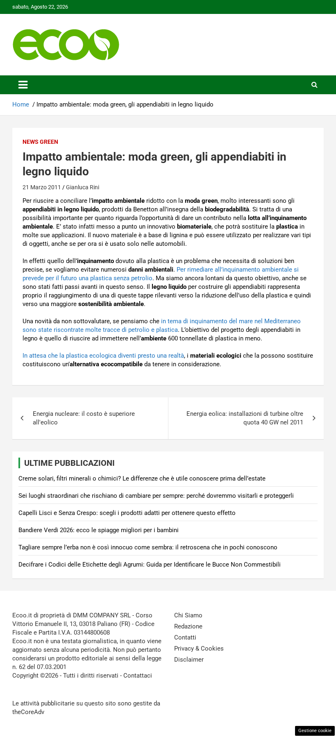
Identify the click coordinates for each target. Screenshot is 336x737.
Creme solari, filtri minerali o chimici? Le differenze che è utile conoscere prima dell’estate (142, 478)
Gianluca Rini (82, 187)
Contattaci (137, 675)
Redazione (188, 626)
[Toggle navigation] (23, 84)
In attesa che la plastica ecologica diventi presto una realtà (103, 355)
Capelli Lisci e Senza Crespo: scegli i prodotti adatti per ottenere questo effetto (127, 513)
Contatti (185, 637)
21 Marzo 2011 (42, 187)
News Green (40, 141)
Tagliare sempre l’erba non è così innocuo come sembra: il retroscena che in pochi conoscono (147, 547)
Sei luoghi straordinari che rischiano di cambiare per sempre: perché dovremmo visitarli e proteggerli (156, 495)
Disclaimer (189, 659)
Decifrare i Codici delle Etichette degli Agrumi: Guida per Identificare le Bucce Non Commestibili (149, 564)
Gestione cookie (314, 730)
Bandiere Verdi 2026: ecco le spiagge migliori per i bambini (98, 530)
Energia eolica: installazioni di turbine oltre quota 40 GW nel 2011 (244, 418)
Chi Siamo (188, 615)
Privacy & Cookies (199, 648)
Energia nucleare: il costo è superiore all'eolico (84, 418)
